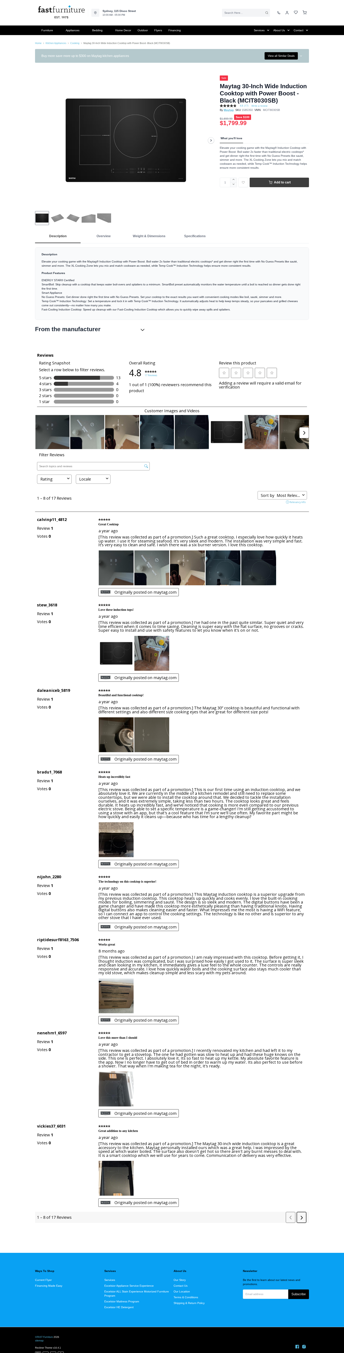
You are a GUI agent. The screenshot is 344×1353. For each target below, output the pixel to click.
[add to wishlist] (243, 182)
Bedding (97, 30)
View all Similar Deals (281, 55)
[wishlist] (296, 12)
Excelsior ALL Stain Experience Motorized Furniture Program (136, 1293)
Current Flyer (43, 1280)
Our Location (182, 1291)
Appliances (72, 30)
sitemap (39, 1340)
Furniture (47, 30)
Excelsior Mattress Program (121, 1301)
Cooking (74, 43)
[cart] (305, 12)
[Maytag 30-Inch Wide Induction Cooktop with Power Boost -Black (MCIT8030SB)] (126, 140)
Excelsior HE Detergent (119, 1307)
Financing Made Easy (48, 1285)
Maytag (229, 110)
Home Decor (123, 30)
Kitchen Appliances (56, 43)
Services (109, 1280)
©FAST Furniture (44, 1337)
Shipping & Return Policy (189, 1303)
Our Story (180, 1280)
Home (38, 43)
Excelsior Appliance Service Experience (129, 1285)
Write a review (259, 106)
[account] (287, 13)
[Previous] (40, 140)
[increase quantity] (233, 180)
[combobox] (246, 13)
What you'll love (231, 138)
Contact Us (181, 1285)
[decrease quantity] (233, 184)
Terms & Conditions (186, 1297)
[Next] (211, 140)
